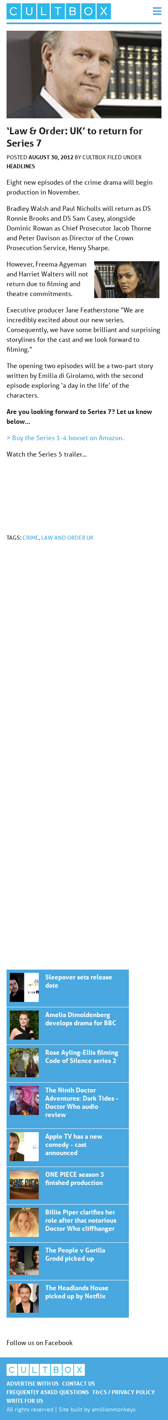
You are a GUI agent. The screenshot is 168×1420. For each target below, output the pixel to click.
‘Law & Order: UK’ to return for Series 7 (68, 988)
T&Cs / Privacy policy (123, 1392)
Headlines (21, 166)
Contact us (78, 1383)
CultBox (94, 157)
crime (30, 537)
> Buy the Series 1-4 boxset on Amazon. (65, 437)
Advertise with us (33, 1383)
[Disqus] (84, 657)
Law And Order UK (67, 537)
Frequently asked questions (48, 1392)
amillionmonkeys (113, 1409)
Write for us (25, 1400)
